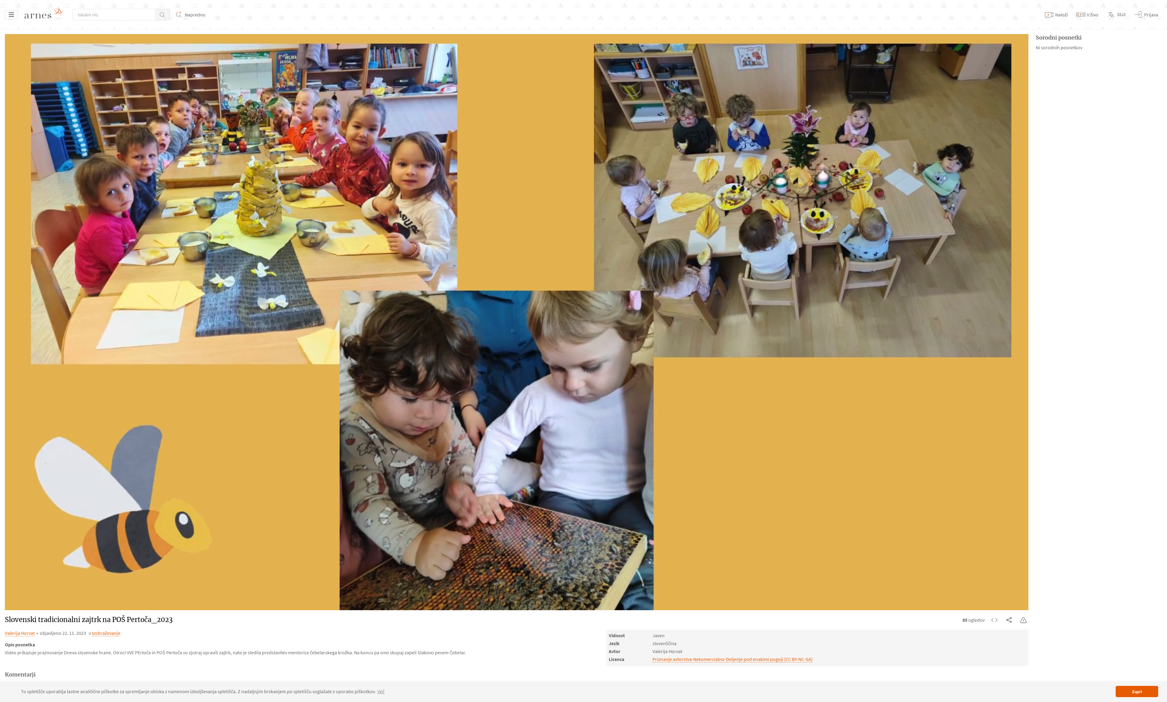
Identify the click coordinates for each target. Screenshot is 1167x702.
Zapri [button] (1137, 691)
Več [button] (380, 691)
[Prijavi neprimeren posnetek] (1023, 620)
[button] (162, 14)
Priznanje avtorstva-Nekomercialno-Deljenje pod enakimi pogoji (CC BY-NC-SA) (732, 659)
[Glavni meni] (11, 14)
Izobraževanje (106, 633)
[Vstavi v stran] (994, 620)
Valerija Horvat (20, 633)
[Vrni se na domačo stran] (46, 15)
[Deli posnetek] (1009, 620)
